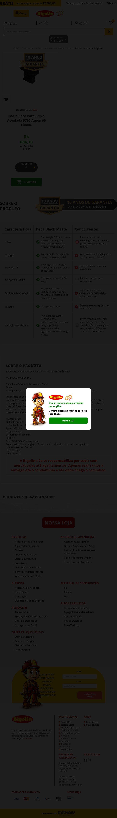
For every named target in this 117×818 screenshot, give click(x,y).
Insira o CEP (68, 420)
